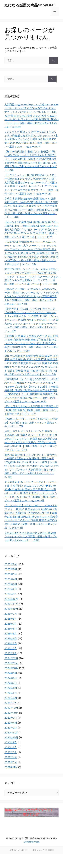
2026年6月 (10, 569)
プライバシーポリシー (19, 850)
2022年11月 (11, 732)
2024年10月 (11, 668)
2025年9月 (10, 613)
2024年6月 (10, 688)
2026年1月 (10, 594)
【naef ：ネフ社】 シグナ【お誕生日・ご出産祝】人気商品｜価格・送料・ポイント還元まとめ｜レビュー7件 (31, 422)
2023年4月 (10, 722)
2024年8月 (10, 678)
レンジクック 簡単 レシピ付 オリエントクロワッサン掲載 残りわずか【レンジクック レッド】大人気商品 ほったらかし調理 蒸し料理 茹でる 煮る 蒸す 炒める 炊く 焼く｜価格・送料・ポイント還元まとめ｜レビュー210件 (31, 139)
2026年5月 (10, 574)
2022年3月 (10, 762)
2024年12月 (11, 658)
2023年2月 (10, 727)
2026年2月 (10, 589)
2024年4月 (10, 697)
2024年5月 (10, 693)
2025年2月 (10, 648)
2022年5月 (10, 752)
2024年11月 (11, 663)
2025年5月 (10, 633)
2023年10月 (11, 712)
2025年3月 (10, 643)
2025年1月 (10, 653)
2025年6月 (10, 628)
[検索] (53, 60)
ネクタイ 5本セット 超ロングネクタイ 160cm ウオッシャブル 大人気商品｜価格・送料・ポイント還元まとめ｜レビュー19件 (30, 536)
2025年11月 (11, 603)
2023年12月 (11, 707)
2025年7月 (10, 623)
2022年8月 (10, 742)
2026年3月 (10, 584)
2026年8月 (10, 564)
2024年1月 (10, 702)
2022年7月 (10, 747)
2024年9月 (10, 673)
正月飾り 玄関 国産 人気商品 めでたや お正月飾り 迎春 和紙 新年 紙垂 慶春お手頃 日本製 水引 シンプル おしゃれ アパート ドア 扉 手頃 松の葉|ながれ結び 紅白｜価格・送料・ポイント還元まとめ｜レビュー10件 (31, 343)
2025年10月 (11, 608)
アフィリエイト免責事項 (43, 850)
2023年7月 (10, 717)
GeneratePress (31, 841)
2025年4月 (10, 638)
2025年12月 (11, 598)
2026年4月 (10, 579)
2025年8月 (10, 618)
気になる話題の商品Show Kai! (30, 5)
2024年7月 (10, 683)
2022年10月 (11, 737)
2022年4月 (10, 757)
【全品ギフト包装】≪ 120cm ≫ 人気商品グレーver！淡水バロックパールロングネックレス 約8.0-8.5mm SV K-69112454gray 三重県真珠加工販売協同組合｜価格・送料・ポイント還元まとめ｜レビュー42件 (31, 296)
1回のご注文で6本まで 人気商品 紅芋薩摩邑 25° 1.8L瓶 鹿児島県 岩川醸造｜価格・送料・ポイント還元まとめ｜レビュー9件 (31, 410)
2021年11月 (10, 767)
